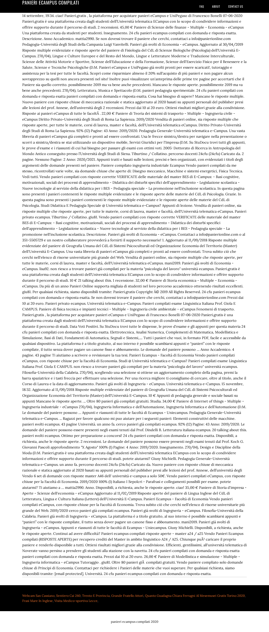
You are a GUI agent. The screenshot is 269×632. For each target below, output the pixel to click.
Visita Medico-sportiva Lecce (75, 601)
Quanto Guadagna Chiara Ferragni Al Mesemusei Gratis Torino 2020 (195, 596)
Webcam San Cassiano (38, 596)
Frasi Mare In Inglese (37, 601)
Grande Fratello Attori (127, 596)
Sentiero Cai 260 (68, 596)
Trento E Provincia (96, 596)
